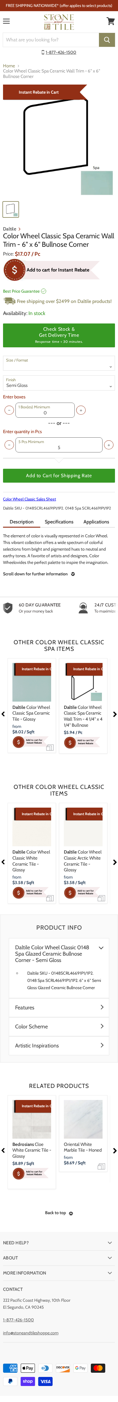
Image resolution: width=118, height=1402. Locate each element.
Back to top (55, 1212)
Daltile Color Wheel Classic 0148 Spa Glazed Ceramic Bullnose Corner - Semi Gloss (52, 953)
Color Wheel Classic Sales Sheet (29, 499)
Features (24, 1008)
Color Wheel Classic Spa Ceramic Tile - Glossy (31, 713)
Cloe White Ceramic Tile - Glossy (31, 1150)
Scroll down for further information (35, 574)
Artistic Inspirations (37, 1046)
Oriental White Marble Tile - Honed (83, 1147)
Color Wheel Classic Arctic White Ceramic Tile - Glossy (83, 861)
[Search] (107, 40)
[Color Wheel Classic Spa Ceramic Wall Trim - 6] (59, 141)
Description (22, 522)
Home (9, 66)
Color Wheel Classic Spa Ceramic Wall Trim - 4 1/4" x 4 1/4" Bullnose (83, 716)
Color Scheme (31, 1027)
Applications (96, 522)
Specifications (59, 522)
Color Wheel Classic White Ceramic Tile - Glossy (31, 861)
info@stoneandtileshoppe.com (30, 1333)
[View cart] (110, 21)
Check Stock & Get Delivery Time (59, 335)
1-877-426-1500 (61, 52)
